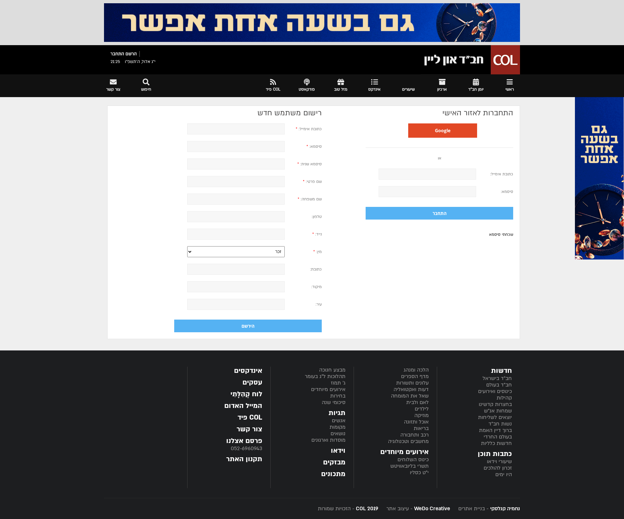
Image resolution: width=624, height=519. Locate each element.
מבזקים (334, 462)
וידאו (338, 450)
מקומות (337, 427)
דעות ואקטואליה (411, 389)
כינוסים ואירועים (495, 391)
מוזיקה (421, 415)
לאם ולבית (417, 402)
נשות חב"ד (500, 423)
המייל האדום (243, 406)
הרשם (131, 54)
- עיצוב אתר (417, 508)
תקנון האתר (244, 459)
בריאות (421, 428)
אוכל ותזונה (416, 421)
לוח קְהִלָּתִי (246, 394)
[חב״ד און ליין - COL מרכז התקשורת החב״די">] (470, 59)
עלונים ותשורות (412, 382)
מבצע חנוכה (332, 369)
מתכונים (333, 474)
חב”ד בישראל (497, 378)
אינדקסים (248, 370)
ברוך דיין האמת (495, 430)
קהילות (504, 397)
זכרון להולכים (498, 468)
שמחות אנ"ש (498, 410)
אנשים (338, 420)
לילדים (422, 408)
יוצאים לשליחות (495, 417)
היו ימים (503, 474)
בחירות (337, 395)
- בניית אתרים (488, 508)
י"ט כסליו (419, 472)
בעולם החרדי (498, 436)
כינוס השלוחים (413, 459)
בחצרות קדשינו (495, 404)
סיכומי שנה (333, 402)
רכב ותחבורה (414, 434)
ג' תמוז (338, 382)
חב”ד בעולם (499, 384)
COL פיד (250, 417)
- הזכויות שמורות (348, 508)
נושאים (338, 433)
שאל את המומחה (410, 395)
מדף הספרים (415, 376)
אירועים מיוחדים (328, 389)
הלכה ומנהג (416, 369)
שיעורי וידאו (499, 461)
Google (442, 130)
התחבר (117, 54)
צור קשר (249, 429)
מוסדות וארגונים (328, 440)
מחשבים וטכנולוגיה (408, 441)
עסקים (252, 382)
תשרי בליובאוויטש (409, 466)
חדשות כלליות (496, 443)
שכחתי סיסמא (501, 234)
